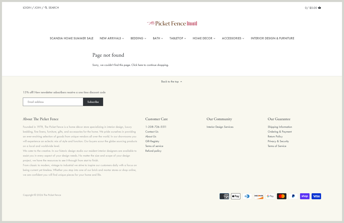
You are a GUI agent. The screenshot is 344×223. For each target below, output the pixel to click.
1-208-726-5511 (156, 127)
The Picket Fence (52, 195)
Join (38, 8)
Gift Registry (152, 141)
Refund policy (153, 151)
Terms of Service (277, 146)
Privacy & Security (278, 141)
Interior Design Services (220, 127)
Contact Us (151, 132)
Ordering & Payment (280, 132)
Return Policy (275, 136)
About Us (150, 136)
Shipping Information (280, 127)
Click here (137, 65)
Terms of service (154, 146)
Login (27, 8)
